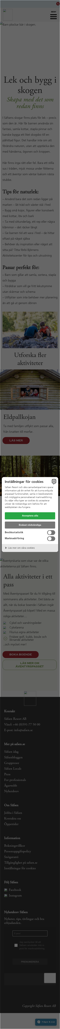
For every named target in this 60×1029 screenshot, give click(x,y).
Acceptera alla (30, 515)
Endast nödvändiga (30, 525)
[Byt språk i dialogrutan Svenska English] (53, 481)
